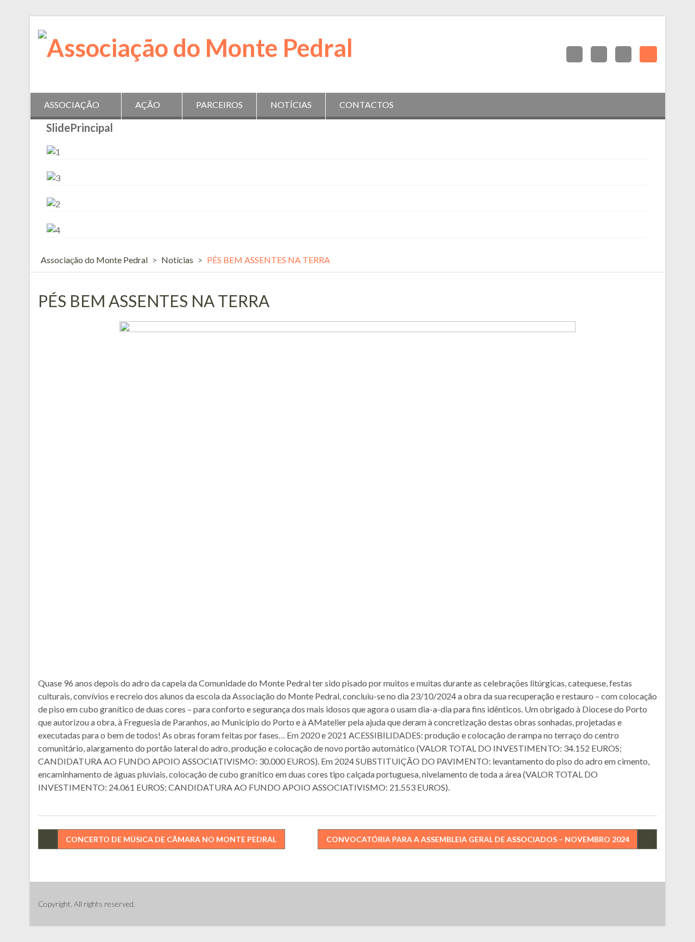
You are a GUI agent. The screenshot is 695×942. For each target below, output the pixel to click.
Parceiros (219, 104)
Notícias (291, 104)
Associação (71, 104)
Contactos (366, 104)
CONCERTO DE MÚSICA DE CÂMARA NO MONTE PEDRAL (171, 839)
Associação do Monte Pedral (94, 259)
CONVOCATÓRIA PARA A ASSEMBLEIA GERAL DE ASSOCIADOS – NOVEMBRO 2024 (477, 839)
